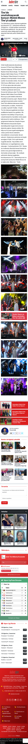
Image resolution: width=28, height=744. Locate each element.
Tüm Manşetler (7, 716)
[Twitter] (16, 433)
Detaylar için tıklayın (14, 618)
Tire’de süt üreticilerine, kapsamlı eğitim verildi (20, 451)
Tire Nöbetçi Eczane (22, 731)
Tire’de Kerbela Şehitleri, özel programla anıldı (19, 478)
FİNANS (16, 5)
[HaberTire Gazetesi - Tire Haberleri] (13, 2)
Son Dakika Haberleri (18, 717)
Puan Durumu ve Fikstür (19, 712)
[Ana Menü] (1, 1)
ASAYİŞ (10, 5)
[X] (10, 700)
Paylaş (4, 59)
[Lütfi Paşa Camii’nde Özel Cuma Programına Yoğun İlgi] (21, 458)
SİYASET (14, 728)
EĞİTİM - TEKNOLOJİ (16, 729)
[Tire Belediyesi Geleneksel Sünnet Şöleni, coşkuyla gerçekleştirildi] (7, 472)
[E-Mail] (11, 433)
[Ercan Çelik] (4, 431)
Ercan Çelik (13, 430)
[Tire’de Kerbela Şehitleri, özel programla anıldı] (21, 472)
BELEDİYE (8, 729)
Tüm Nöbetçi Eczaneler (14, 574)
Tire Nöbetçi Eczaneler (6, 707)
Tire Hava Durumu (21, 707)
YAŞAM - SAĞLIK (21, 726)
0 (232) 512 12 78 (6, 570)
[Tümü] (26, 511)
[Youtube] (15, 700)
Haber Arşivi (7, 721)
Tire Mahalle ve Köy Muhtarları (8, 731)
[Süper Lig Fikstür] (26, 623)
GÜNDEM (4, 5)
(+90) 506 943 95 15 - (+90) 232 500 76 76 (15, 691)
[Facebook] (13, 433)
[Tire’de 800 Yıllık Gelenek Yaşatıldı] (7, 445)
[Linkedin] (22, 433)
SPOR (4, 728)
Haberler (3, 9)
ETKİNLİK (10, 9)
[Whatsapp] (18, 700)
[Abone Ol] (23, 59)
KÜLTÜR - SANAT (20, 728)
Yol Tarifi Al (15, 570)
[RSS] (20, 700)
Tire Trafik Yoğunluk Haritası (6, 712)
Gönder (4, 502)
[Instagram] (19, 433)
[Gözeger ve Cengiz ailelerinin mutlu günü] (7, 458)
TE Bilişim (18, 735)
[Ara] (25, 2)
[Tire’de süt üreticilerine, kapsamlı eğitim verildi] (21, 445)
